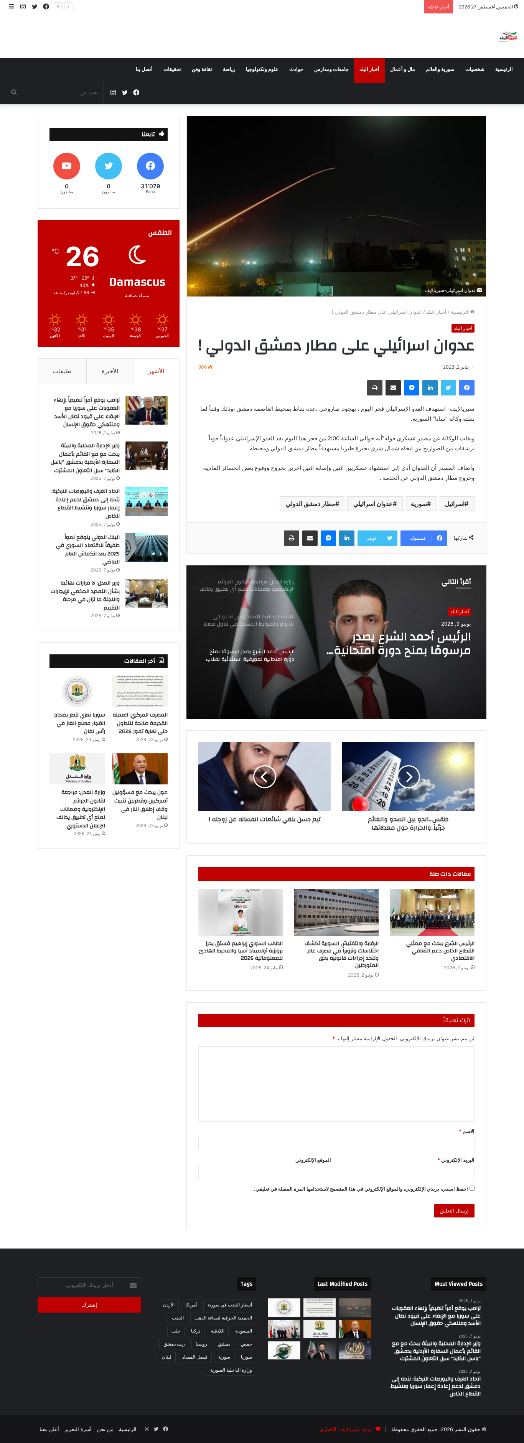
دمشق (224, 1344)
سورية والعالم (440, 69)
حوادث (296, 69)
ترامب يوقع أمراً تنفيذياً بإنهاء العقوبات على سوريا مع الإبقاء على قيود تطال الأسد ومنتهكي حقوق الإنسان (87, 412)
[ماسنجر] (411, 387)
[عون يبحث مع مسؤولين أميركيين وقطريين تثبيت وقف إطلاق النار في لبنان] (140, 769)
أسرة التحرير (78, 1429)
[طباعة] (374, 387)
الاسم (467, 1131)
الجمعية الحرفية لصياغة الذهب (223, 1318)
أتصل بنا (144, 69)
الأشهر (156, 371)
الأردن (169, 1305)
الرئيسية (504, 69)
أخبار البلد (369, 69)
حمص (246, 1344)
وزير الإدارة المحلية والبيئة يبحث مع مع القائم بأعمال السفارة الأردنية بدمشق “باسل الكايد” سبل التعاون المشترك (85, 458)
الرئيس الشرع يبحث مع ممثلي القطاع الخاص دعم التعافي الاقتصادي (440, 951)
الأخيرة (110, 371)
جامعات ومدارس (331, 69)
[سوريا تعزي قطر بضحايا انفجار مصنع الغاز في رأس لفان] (77, 691)
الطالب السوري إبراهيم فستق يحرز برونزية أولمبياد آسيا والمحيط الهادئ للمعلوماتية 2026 (241, 951)
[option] (336, 642)
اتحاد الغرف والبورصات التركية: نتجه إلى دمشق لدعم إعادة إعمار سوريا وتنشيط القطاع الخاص (85, 503)
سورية (419, 503)
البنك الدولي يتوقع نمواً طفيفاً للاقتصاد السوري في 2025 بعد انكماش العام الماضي (88, 549)
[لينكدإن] (430, 387)
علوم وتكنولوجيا (262, 69)
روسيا (201, 1344)
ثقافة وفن (202, 69)
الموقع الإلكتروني (313, 1160)
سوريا (246, 1357)
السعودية (243, 1331)
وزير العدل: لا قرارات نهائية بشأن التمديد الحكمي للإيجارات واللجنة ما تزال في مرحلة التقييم (85, 595)
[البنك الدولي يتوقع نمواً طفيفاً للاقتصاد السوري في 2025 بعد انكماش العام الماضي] (146, 547)
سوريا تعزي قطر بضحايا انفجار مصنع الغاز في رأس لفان (79, 723)
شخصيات (474, 69)
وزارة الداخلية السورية (231, 1370)
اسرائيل (455, 503)
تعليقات (62, 371)
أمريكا (191, 1305)
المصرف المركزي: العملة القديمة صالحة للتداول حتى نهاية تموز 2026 (140, 723)
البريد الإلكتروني (456, 1160)
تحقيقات (172, 69)
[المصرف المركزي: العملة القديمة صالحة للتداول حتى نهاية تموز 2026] (140, 691)
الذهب (178, 1318)
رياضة (229, 69)
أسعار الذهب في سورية (230, 1305)
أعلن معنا (49, 1429)
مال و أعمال (402, 69)
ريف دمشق (174, 1344)
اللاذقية (217, 1331)
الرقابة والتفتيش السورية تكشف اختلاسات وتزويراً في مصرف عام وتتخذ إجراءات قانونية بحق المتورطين (342, 954)
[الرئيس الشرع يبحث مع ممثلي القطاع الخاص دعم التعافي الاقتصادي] (432, 912)
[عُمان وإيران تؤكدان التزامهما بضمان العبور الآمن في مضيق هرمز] (355, 1307)
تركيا (195, 1331)
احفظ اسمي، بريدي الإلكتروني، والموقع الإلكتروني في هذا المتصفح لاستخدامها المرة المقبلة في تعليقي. (361, 1189)
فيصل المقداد (195, 1357)
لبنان (166, 1357)
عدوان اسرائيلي (373, 503)
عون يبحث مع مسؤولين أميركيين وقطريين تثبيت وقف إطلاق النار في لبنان (342, 6)
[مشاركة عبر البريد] (393, 387)
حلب (175, 1331)
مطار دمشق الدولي (310, 503)
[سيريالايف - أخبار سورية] (508, 36)
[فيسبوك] (467, 387)
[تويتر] (448, 387)
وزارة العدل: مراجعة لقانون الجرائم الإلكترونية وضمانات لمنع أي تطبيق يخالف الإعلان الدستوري (398, 643)
